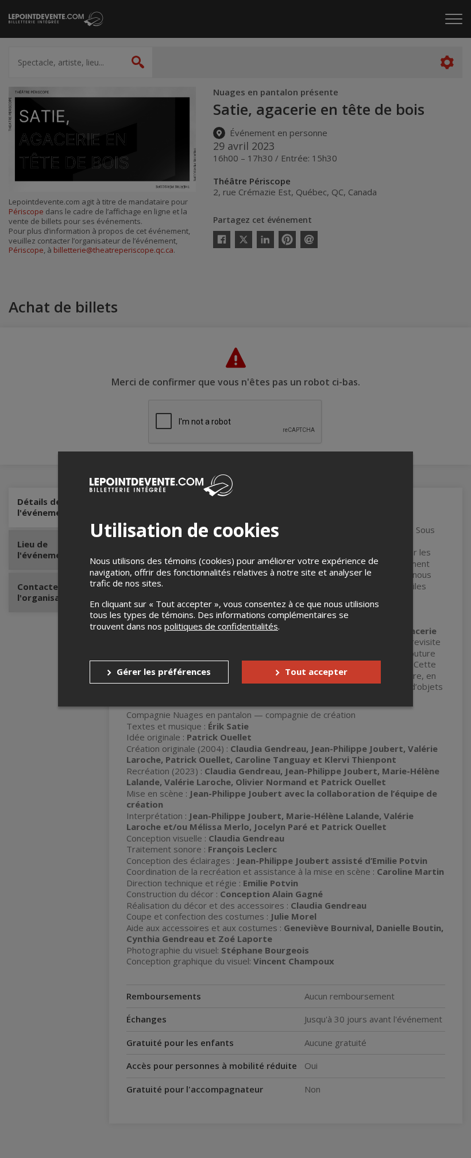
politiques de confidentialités (221, 626)
